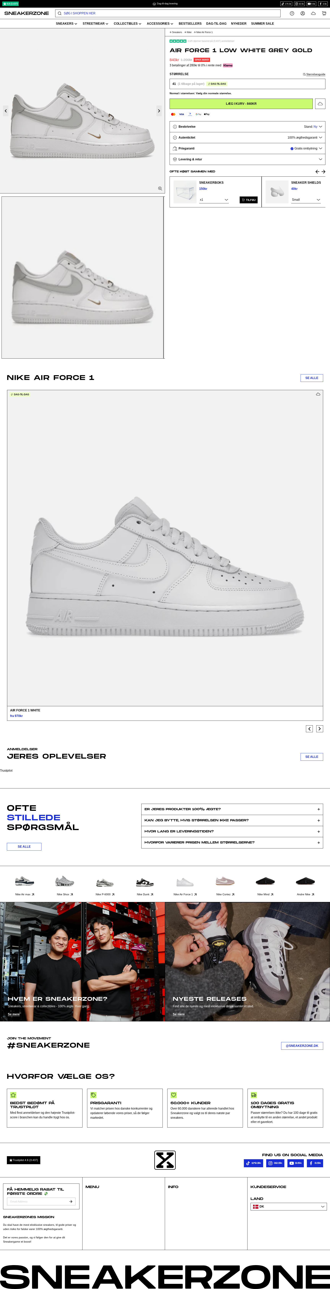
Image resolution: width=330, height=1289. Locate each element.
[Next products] (319, 728)
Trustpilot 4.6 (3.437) (25, 1160)
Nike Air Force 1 (204, 32)
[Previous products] (309, 728)
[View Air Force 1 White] (165, 548)
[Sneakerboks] (185, 191)
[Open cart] (324, 13)
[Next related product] (323, 172)
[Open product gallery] (82, 110)
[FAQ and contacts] (292, 13)
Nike (189, 32)
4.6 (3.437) (12, 3)
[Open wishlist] (313, 13)
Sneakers (177, 32)
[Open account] (302, 13)
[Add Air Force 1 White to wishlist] (318, 394)
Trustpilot (6, 770)
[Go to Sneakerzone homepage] (24, 13)
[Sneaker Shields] (277, 191)
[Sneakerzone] (165, 1160)
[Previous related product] (317, 172)
